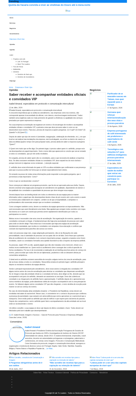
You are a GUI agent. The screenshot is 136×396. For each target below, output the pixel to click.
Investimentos (14, 34)
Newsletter (103, 373)
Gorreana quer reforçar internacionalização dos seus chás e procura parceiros (116, 117)
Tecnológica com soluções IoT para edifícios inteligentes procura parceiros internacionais (117, 154)
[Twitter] (14, 382)
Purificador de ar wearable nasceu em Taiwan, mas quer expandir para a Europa (116, 99)
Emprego (13, 81)
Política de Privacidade (79, 373)
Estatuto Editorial (62, 373)
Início (11, 18)
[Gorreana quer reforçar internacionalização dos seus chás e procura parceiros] (98, 119)
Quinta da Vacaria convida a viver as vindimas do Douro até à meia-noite (49, 5)
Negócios (13, 28)
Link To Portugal (23, 61)
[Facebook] (14, 377)
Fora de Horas (18, 67)
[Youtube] (14, 387)
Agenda (12, 50)
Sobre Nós (37, 373)
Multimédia (16, 69)
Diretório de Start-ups (25, 74)
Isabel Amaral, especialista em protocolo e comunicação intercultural (41, 104)
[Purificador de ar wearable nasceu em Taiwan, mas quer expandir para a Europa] (98, 100)
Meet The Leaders (24, 64)
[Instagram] (14, 384)
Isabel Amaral (32, 327)
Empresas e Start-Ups (17, 39)
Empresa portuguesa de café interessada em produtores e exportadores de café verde (117, 136)
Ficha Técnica (48, 373)
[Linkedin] (14, 379)
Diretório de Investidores (26, 77)
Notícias (12, 23)
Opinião (12, 44)
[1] (26, 132)
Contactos (94, 373)
